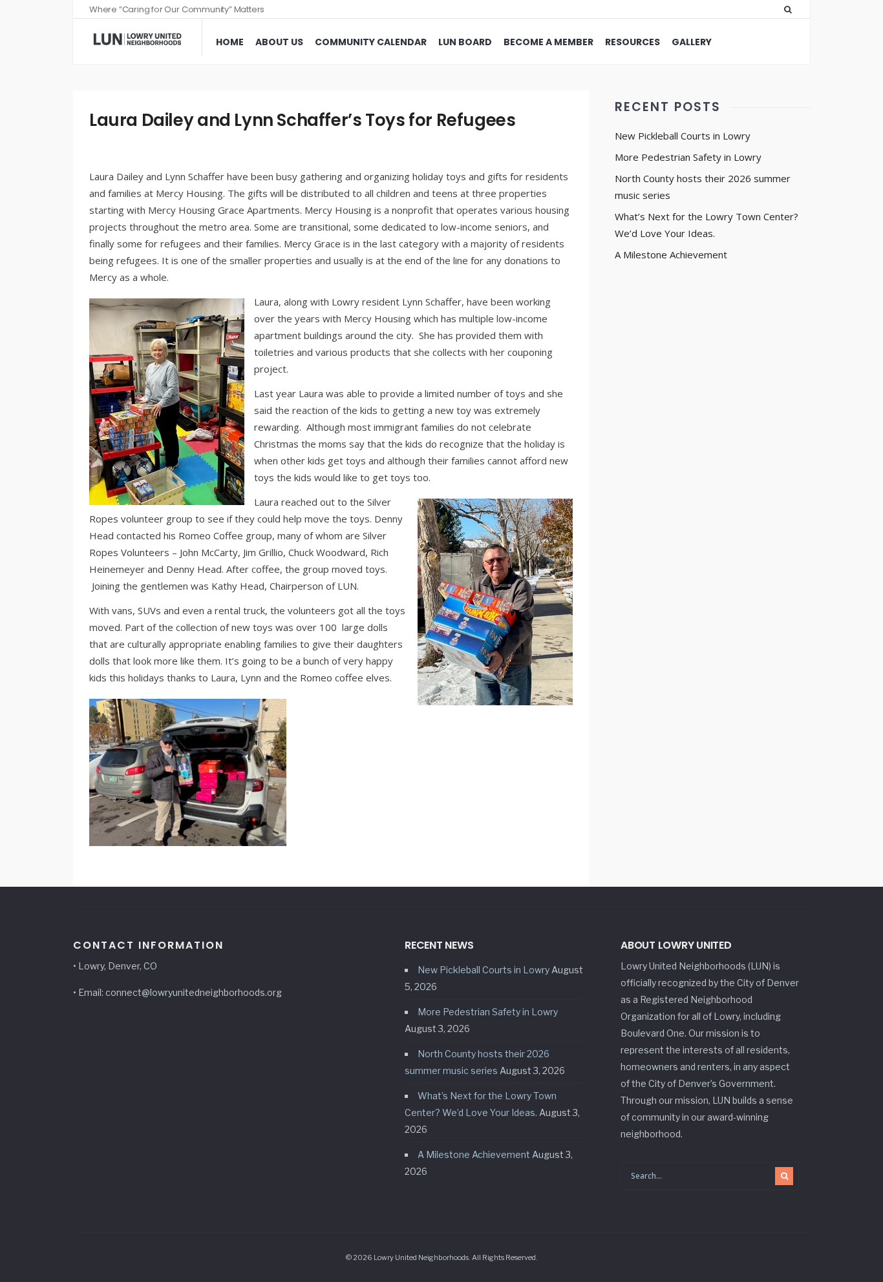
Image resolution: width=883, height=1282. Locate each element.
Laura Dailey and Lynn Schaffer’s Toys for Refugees (302, 120)
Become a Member (548, 42)
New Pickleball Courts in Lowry (682, 135)
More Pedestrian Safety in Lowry (688, 156)
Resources (632, 42)
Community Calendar (371, 42)
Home (230, 42)
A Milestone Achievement (671, 254)
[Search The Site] (790, 9)
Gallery (692, 42)
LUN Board (465, 42)
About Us (279, 42)
